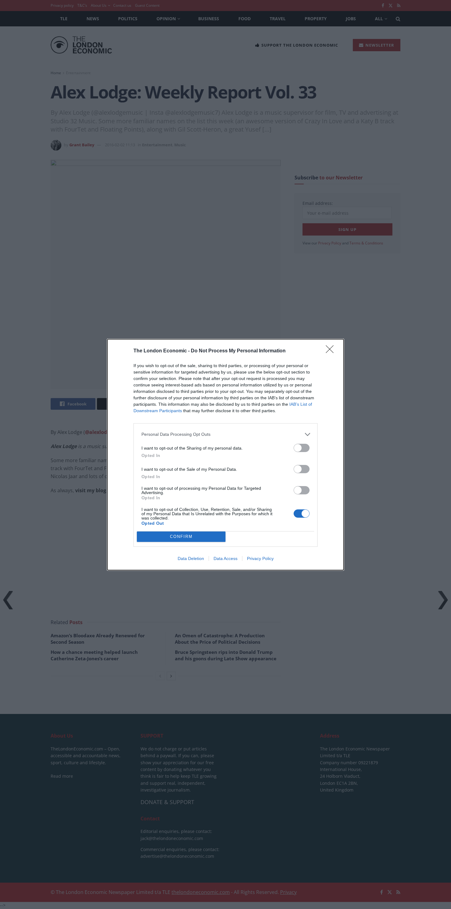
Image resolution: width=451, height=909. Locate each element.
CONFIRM (181, 536)
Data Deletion (191, 558)
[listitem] (225, 434)
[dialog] (225, 454)
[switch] (302, 448)
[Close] (331, 351)
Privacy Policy (260, 558)
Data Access (225, 558)
